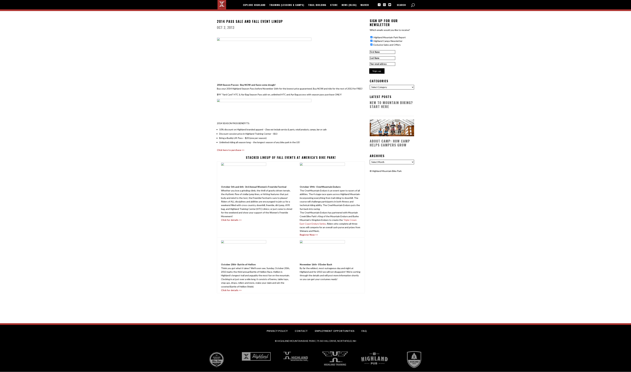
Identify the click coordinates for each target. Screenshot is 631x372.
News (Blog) (349, 5)
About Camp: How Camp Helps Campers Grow (390, 143)
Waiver (365, 5)
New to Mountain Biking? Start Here (391, 104)
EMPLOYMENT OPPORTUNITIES (334, 330)
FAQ (364, 330)
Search (401, 5)
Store (334, 5)
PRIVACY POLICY (277, 330)
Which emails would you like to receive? (390, 30)
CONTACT (301, 330)
